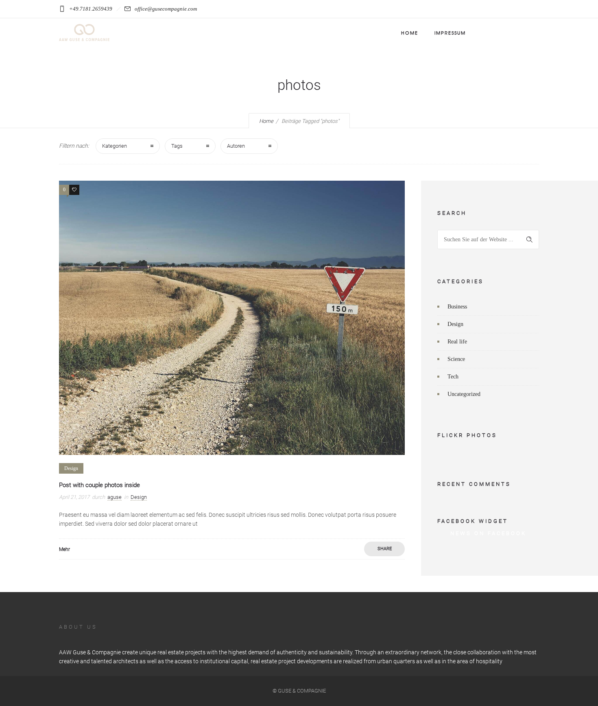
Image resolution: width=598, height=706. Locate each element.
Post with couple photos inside (99, 485)
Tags (177, 146)
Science (456, 359)
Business (457, 307)
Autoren (236, 146)
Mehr (64, 549)
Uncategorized (463, 394)
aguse (114, 497)
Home (409, 32)
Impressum (450, 32)
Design (455, 324)
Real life (457, 342)
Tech (452, 377)
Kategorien (114, 146)
